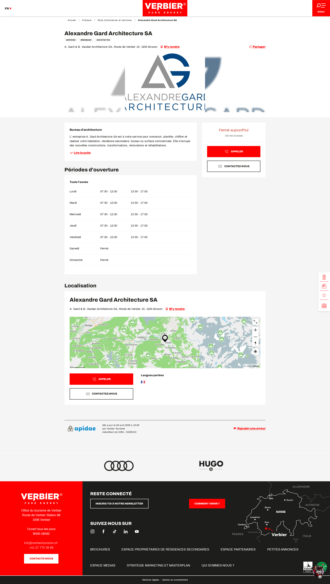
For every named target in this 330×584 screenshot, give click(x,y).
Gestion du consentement (175, 580)
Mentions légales (151, 580)
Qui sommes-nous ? (218, 565)
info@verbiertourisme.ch (41, 543)
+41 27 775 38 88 (41, 547)
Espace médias (102, 565)
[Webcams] (324, 277)
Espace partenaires (238, 549)
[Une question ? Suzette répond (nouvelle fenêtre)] (318, 571)
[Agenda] (324, 306)
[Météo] (324, 295)
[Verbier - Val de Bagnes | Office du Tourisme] (165, 8)
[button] (165, 82)
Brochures (100, 549)
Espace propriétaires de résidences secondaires (165, 549)
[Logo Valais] (307, 567)
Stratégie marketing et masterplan (158, 565)
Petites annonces (282, 549)
